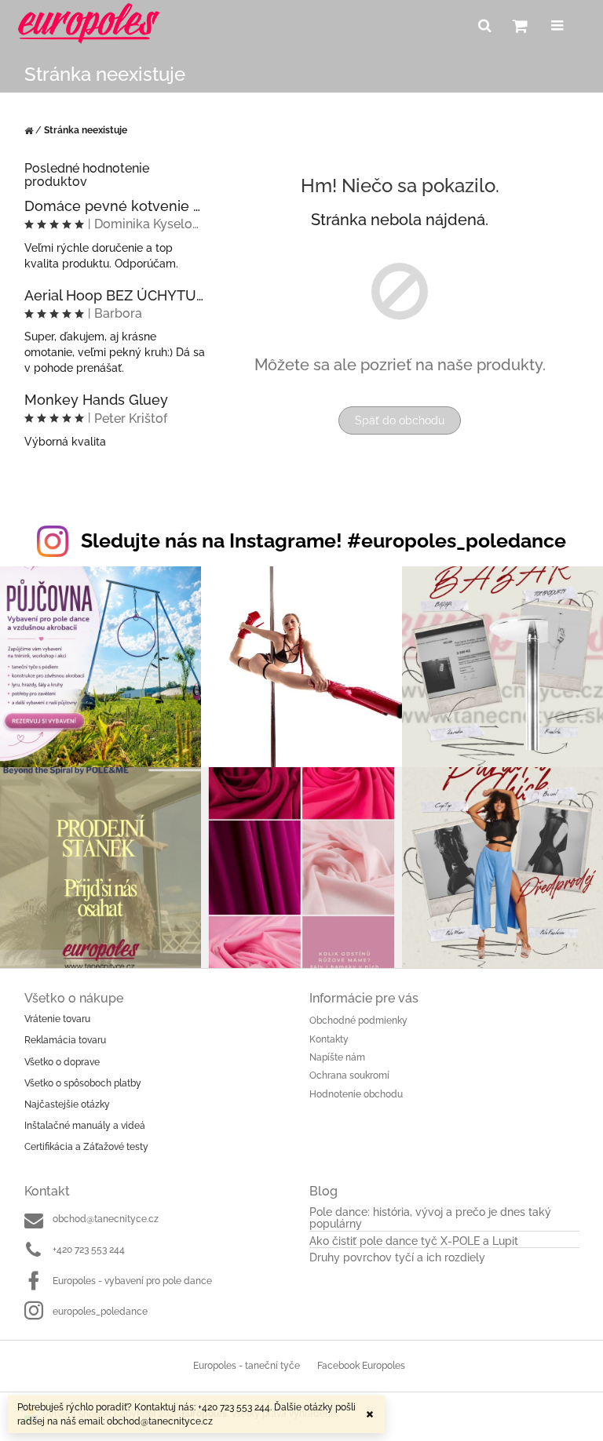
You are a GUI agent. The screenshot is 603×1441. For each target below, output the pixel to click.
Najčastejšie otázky (67, 1104)
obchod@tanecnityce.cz (106, 1219)
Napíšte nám (337, 1057)
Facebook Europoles (361, 1365)
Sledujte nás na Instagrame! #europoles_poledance (323, 540)
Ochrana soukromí (349, 1075)
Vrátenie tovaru (57, 1018)
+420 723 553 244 (89, 1249)
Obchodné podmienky (358, 1020)
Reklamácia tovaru (65, 1040)
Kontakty (329, 1039)
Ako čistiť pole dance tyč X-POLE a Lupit (413, 1241)
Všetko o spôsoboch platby (82, 1083)
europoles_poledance (100, 1311)
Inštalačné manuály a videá (84, 1125)
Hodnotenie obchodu (356, 1094)
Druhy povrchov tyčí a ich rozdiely (397, 1258)
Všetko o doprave (62, 1062)
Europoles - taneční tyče (246, 1365)
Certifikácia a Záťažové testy (86, 1146)
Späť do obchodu (399, 420)
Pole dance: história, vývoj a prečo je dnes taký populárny (430, 1218)
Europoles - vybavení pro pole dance (132, 1280)
